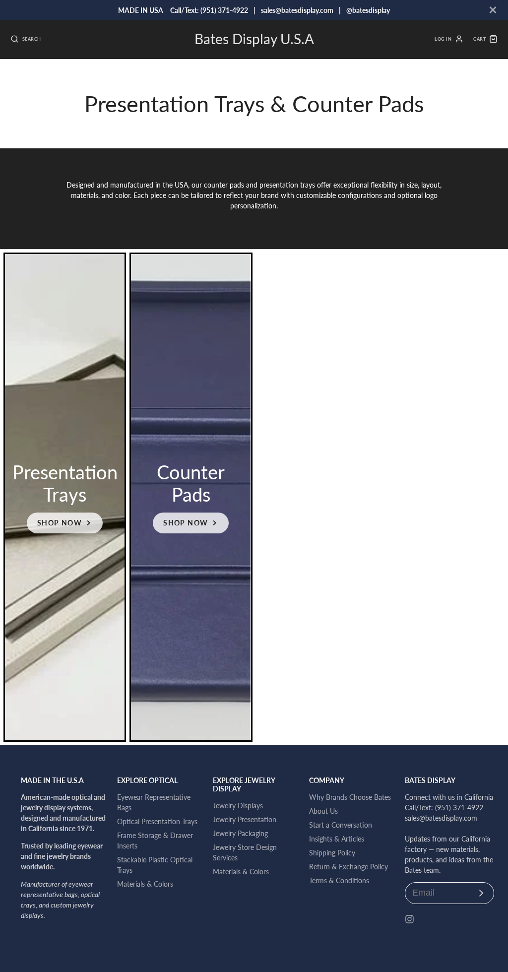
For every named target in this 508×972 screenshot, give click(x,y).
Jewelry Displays (238, 805)
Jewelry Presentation (244, 819)
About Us (323, 811)
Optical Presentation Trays (157, 821)
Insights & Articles (336, 839)
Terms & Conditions (339, 880)
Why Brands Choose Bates (350, 797)
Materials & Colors (145, 884)
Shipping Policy (332, 852)
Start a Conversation (340, 825)
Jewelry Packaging (240, 833)
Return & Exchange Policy (348, 866)
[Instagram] (409, 919)
